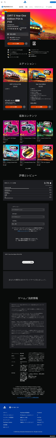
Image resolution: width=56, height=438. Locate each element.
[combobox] (28, 209)
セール (31, 7)
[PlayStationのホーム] (25, 2)
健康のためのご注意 (32, 376)
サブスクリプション (39, 7)
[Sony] (52, 437)
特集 (26, 7)
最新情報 (21, 7)
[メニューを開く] (1, 2)
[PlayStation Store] (7, 7)
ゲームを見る (49, 7)
